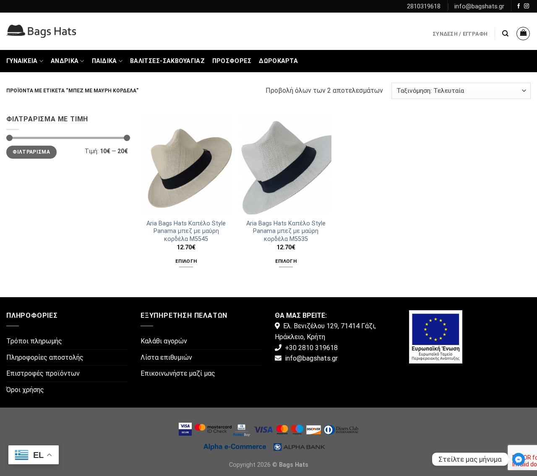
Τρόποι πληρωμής (34, 341)
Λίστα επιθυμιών (166, 357)
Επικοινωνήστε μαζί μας (178, 373)
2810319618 (424, 6)
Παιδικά (104, 61)
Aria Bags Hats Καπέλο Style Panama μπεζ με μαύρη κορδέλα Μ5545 (186, 231)
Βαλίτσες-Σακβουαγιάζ (167, 61)
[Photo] (435, 336)
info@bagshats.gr (479, 6)
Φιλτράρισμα (31, 152)
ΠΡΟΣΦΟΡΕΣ (232, 61)
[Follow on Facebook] (518, 6)
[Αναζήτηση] (505, 34)
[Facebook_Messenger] (518, 459)
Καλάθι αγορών (164, 341)
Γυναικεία (22, 61)
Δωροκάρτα (278, 61)
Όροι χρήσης (25, 390)
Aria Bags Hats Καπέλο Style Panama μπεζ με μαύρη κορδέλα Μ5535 (286, 231)
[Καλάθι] (523, 33)
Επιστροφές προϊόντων (43, 373)
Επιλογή (186, 261)
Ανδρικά (64, 61)
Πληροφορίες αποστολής (44, 357)
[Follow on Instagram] (526, 6)
